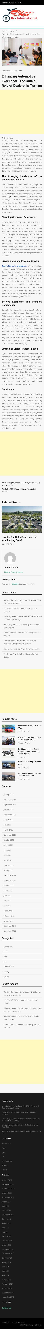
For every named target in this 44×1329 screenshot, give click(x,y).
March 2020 (8, 911)
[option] (22, 525)
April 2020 (7, 906)
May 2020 (7, 901)
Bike (5, 956)
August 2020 (8, 890)
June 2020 (7, 896)
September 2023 (10, 804)
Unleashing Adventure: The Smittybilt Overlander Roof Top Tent (22, 626)
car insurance (9, 966)
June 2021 (7, 850)
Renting (6, 971)
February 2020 (9, 916)
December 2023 (10, 799)
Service (6, 977)
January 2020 (8, 921)
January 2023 (8, 810)
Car (5, 961)
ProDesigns (37, 1325)
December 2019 (10, 926)
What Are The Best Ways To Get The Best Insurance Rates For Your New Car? (20, 642)
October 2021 (9, 840)
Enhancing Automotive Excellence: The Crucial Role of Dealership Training (23, 618)
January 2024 (8, 794)
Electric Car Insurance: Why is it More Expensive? (22, 649)
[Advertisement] (22, 112)
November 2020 (10, 880)
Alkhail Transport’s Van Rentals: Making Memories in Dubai (22, 634)
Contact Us (6, 1308)
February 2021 (9, 865)
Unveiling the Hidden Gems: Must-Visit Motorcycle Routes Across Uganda (22, 601)
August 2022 (8, 820)
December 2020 (10, 875)
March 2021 (8, 860)
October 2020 (9, 885)
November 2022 (10, 815)
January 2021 (8, 870)
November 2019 (10, 931)
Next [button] (41, 527)
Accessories (8, 946)
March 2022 (8, 830)
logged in (15, 584)
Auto (20, 71)
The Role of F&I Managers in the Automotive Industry (21, 609)
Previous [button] (3, 527)
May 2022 (7, 825)
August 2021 (8, 845)
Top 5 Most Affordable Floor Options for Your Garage (21, 655)
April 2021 (7, 855)
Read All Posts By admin (13, 572)
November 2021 (10, 835)
